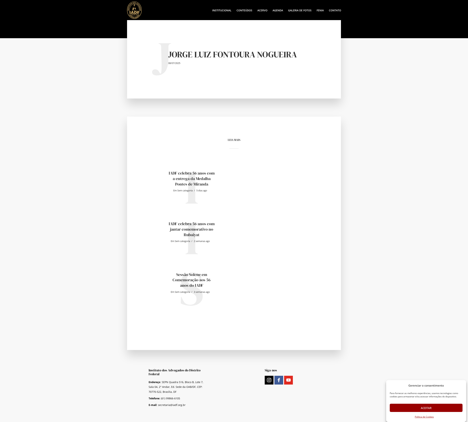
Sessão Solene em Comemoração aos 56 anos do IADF (192, 280)
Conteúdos (244, 10)
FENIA (320, 10)
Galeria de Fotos (300, 10)
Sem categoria (185, 190)
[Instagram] (269, 380)
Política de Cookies (424, 416)
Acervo (262, 10)
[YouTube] (288, 380)
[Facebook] (278, 380)
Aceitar (426, 408)
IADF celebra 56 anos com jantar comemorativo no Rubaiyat (192, 229)
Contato (335, 10)
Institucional (221, 10)
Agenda (278, 10)
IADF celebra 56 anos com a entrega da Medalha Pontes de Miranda (192, 179)
